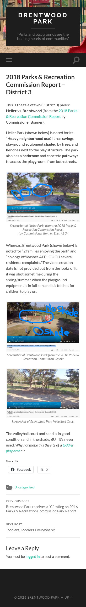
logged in (33, 556)
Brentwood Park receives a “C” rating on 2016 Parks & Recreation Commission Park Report (42, 506)
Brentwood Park (43, 18)
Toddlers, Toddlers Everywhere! (30, 527)
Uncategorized (24, 487)
